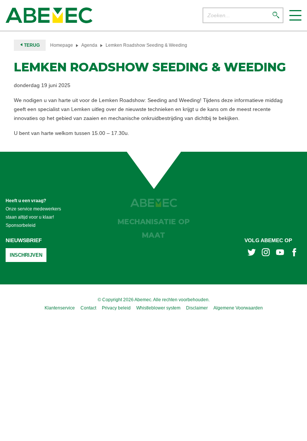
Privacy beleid (116, 308)
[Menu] (295, 15)
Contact (88, 308)
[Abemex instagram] (266, 253)
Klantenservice (60, 308)
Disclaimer (197, 308)
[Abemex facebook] (294, 253)
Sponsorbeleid (21, 225)
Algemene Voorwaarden (238, 308)
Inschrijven (26, 255)
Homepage (61, 45)
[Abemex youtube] (280, 253)
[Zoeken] (276, 16)
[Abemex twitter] (251, 253)
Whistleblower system (158, 308)
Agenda (89, 45)
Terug (31, 45)
